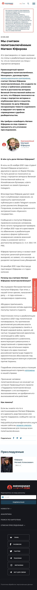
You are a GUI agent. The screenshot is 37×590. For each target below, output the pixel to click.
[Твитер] (21, 438)
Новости (5, 509)
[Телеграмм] (17, 438)
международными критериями (15, 78)
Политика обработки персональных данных (17, 584)
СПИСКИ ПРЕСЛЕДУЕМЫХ (12, 525)
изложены (30, 370)
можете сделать (23, 425)
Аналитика (6, 514)
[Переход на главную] (7, 3)
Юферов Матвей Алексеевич (23, 461)
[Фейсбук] (13, 438)
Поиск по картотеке (11, 520)
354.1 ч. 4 (18, 465)
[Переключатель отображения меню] (33, 3)
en (24, 3)
